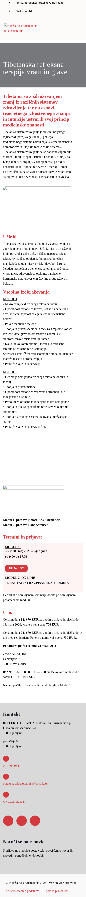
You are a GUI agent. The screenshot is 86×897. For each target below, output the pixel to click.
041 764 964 (11, 765)
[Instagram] (21, 821)
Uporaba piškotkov (55, 891)
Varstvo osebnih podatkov (22, 891)
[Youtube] (35, 821)
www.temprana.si (14, 801)
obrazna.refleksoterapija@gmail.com (26, 783)
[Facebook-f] (8, 821)
